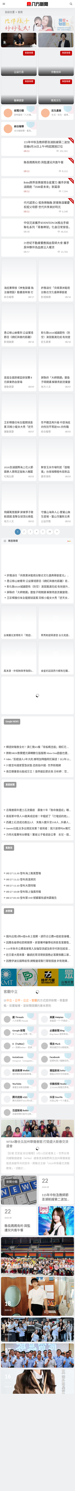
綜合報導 (9, 297)
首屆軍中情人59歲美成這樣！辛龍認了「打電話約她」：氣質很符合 (38, 816)
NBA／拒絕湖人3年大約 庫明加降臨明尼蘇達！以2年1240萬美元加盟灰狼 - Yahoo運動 (38, 759)
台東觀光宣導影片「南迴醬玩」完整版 (20, 635)
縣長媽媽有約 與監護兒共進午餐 (43, 162)
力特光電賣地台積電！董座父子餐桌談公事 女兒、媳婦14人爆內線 (38, 835)
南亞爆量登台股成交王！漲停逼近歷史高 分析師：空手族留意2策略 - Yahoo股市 (38, 771)
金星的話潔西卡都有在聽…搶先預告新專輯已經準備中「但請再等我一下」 (57, 671)
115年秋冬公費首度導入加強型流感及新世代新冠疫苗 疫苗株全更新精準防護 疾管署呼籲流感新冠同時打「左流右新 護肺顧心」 (38, 949)
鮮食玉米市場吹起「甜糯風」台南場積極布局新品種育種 (55, 472)
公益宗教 (46, 521)
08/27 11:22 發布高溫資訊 (21, 879)
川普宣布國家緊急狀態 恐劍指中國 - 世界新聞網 (33, 765)
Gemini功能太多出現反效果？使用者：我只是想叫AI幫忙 (38, 828)
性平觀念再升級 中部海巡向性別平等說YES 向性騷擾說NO (55, 427)
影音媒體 (9, 609)
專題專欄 (13, 541)
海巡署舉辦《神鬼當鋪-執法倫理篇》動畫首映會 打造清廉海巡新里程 (19, 292)
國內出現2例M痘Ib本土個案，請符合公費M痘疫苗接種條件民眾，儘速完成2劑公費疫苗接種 (38, 936)
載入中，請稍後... (16, 705)
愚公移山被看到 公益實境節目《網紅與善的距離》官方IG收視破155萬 (18, 337)
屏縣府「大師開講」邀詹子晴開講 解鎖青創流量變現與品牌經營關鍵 (55, 382)
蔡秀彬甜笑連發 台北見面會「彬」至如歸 (57, 635)
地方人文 (46, 387)
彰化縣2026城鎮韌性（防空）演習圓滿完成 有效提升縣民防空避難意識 (55, 337)
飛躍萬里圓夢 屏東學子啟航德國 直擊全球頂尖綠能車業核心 (18, 517)
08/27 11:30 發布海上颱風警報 (23, 873)
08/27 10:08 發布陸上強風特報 (23, 892)
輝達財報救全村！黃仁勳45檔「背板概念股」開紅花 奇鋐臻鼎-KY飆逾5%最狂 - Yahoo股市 (38, 747)
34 (49, 531)
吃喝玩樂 (9, 476)
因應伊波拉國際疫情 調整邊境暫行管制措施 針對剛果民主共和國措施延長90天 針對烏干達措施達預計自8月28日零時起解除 (38, 961)
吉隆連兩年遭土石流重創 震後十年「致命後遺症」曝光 (38, 810)
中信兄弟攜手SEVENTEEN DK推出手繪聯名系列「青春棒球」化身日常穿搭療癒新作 (46, 227)
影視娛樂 (46, 297)
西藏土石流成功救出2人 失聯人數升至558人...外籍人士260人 (38, 822)
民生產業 (46, 342)
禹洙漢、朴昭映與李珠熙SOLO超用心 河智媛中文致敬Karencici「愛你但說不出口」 (20, 671)
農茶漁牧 (46, 476)
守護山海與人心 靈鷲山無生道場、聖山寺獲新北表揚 (55, 517)
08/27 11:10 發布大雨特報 (21, 886)
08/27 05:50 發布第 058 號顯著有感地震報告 (31, 898)
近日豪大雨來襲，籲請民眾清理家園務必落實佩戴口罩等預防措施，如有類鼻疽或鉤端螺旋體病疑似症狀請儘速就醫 (38, 955)
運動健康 (9, 387)
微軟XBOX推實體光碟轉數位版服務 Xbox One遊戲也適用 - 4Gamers (38, 753)
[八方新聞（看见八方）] (37, 4)
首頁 (20, 12)
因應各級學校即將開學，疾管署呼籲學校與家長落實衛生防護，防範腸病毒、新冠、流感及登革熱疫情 (38, 942)
